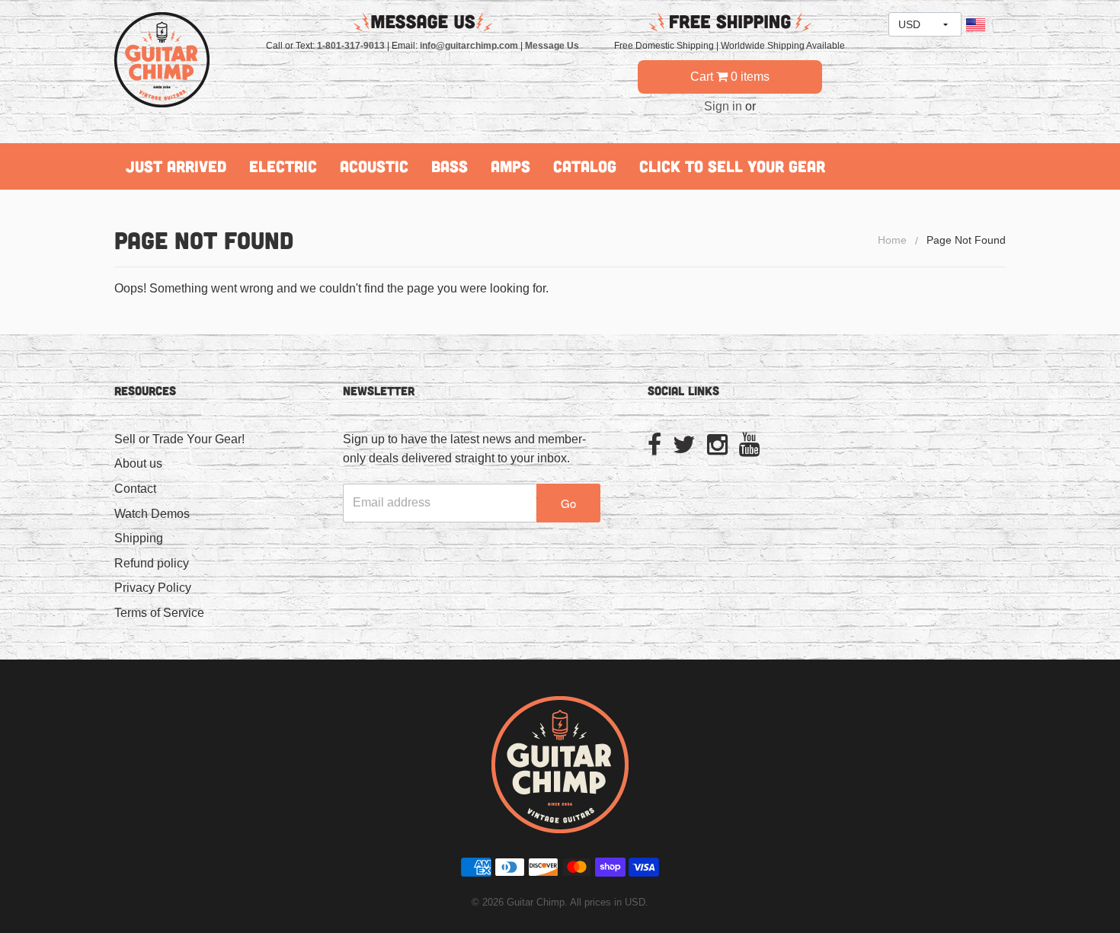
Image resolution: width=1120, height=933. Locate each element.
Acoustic (374, 166)
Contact (135, 488)
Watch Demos (152, 513)
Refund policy (151, 563)
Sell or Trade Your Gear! (179, 439)
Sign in (723, 106)
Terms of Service (159, 612)
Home (892, 240)
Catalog (584, 166)
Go (568, 503)
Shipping (138, 538)
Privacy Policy (152, 587)
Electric (283, 166)
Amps (510, 166)
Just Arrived (176, 166)
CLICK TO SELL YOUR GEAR (732, 166)
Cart (730, 76)
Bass (449, 166)
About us (138, 463)
